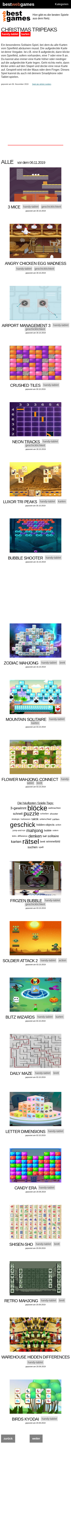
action (58, 825)
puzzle (31, 814)
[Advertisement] (35, 109)
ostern (55, 830)
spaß (41, 847)
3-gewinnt (18, 808)
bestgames (18, 4)
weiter (36, 1438)
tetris (14, 836)
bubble (48, 830)
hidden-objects (45, 824)
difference (22, 836)
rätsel (30, 841)
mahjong (34, 830)
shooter (54, 813)
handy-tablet (10, 34)
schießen (44, 814)
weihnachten (54, 808)
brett (42, 841)
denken (35, 836)
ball (45, 836)
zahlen (55, 819)
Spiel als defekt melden (41, 84)
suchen (33, 847)
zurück (8, 1438)
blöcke (37, 808)
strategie (16, 819)
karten (25, 34)
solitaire (53, 836)
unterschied (45, 819)
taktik (35, 819)
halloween (26, 819)
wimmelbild (53, 841)
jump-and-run (19, 830)
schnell (18, 813)
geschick (22, 824)
